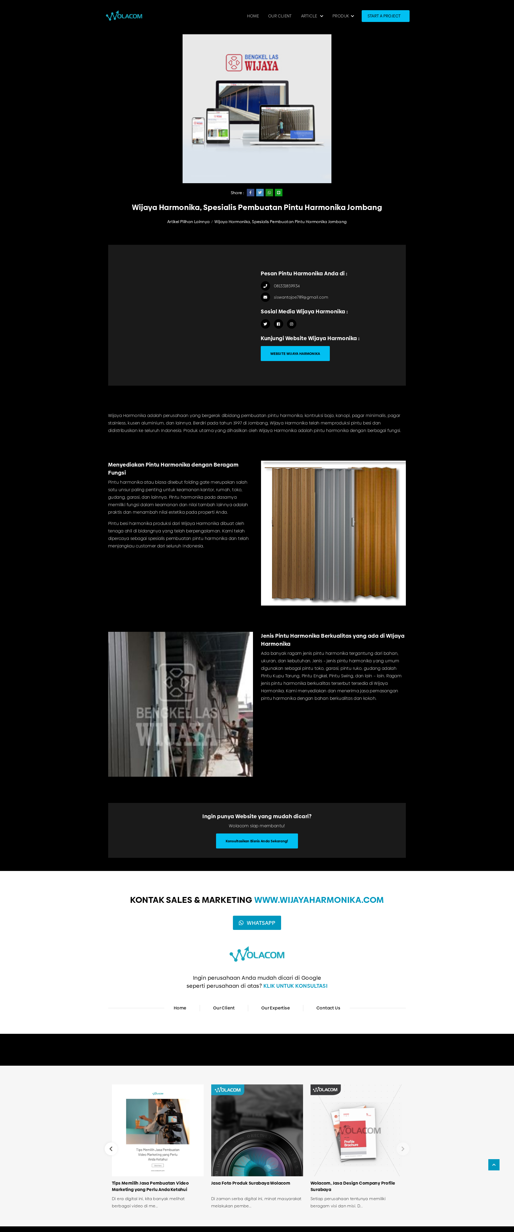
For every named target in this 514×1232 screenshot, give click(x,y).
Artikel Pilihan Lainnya (188, 221)
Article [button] (309, 16)
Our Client (280, 16)
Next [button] (403, 1148)
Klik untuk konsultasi (295, 986)
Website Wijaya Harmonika (295, 353)
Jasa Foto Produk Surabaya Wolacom (250, 1183)
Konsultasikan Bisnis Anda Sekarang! (257, 841)
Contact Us (328, 1008)
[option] (157, 1148)
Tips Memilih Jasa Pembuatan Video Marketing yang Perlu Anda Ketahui (150, 1186)
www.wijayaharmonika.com (319, 900)
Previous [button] (111, 1148)
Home (253, 16)
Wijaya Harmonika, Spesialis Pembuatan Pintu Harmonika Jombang (280, 221)
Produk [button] (340, 16)
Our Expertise (275, 1008)
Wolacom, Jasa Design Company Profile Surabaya (353, 1186)
